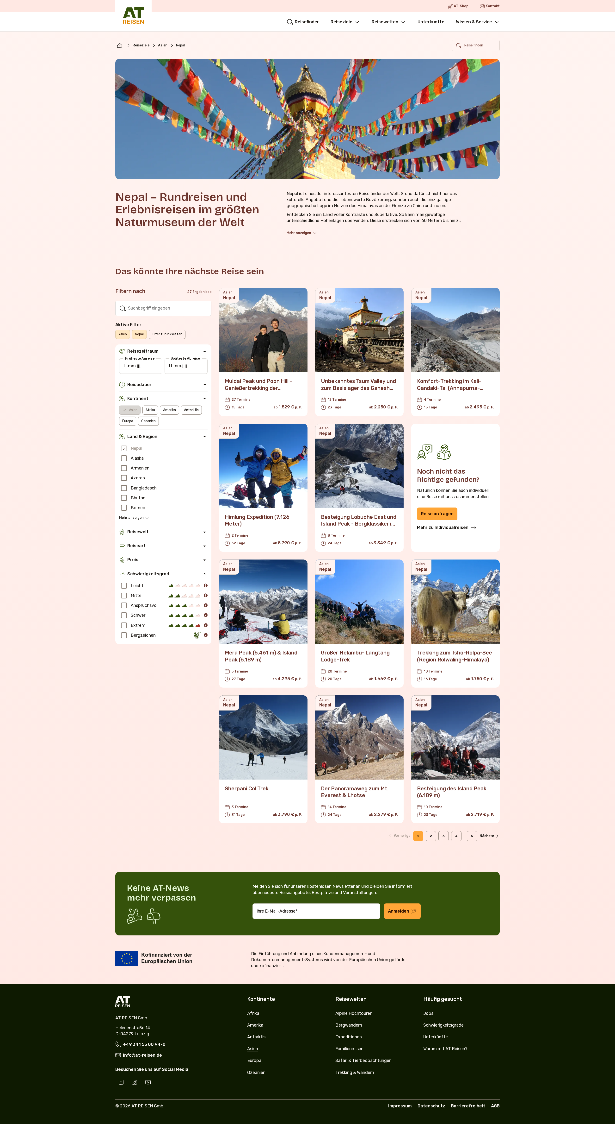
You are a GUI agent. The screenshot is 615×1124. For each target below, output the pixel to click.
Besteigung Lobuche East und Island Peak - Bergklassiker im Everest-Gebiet (358, 524)
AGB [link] (495, 1106)
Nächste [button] (487, 836)
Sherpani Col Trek (247, 788)
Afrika (150, 410)
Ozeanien (148, 421)
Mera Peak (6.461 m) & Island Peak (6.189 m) (261, 656)
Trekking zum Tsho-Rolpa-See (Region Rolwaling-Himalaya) (454, 656)
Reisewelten (385, 22)
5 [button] (472, 836)
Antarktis (191, 410)
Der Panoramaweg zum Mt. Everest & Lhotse (354, 792)
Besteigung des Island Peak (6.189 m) (451, 792)
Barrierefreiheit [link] (468, 1106)
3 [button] (444, 836)
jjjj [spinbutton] (139, 365)
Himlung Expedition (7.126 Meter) (257, 520)
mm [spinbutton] (132, 365)
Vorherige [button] (402, 836)
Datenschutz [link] (431, 1106)
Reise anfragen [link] (437, 513)
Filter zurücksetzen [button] (167, 334)
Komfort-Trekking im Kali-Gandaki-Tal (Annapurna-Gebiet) (449, 388)
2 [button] (431, 836)
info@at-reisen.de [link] (142, 1055)
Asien (162, 45)
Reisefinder (307, 22)
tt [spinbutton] (125, 365)
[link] (119, 45)
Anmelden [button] (398, 911)
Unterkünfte (431, 22)
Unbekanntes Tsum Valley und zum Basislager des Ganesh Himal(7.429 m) (358, 388)
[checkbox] (124, 448)
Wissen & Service (474, 22)
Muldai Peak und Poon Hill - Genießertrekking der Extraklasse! (258, 388)
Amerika (169, 410)
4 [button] (456, 836)
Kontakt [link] (493, 6)
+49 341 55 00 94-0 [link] (144, 1044)
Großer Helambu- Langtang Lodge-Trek (355, 656)
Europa (127, 421)
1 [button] (418, 836)
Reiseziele (341, 22)
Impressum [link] (400, 1106)
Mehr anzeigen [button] (299, 233)
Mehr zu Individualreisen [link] (442, 527)
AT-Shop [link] (461, 6)
